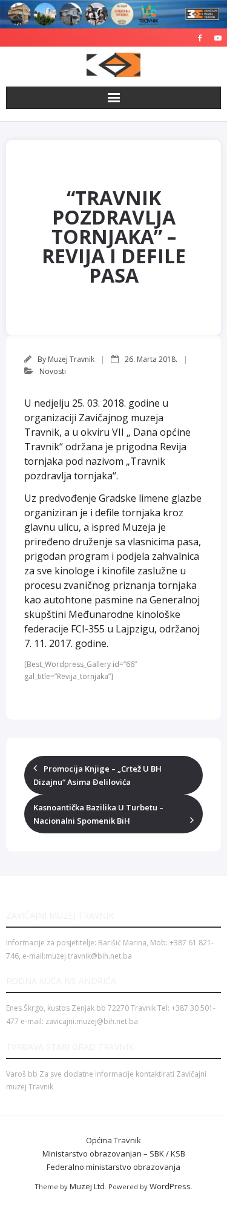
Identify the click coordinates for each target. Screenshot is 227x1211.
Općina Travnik (113, 1140)
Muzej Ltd (87, 1186)
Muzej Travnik (71, 359)
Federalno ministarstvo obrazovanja (113, 1166)
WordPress (170, 1186)
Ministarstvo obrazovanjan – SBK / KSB (113, 1153)
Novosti (52, 371)
